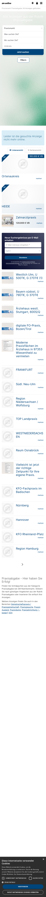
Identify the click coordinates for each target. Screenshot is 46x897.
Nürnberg (22, 504)
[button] (23, 59)
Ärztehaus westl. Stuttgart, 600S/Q (28, 309)
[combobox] (23, 34)
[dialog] (23, 877)
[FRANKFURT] (8, 372)
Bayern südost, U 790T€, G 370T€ (27, 292)
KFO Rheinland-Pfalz (30, 533)
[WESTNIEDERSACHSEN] (8, 436)
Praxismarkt (8, 28)
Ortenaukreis (10, 175)
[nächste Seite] (22, 564)
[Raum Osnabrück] (8, 453)
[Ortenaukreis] (23, 163)
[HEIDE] (23, 193)
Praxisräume (15, 609)
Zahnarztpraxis (26, 216)
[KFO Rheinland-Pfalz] (8, 537)
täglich (8, 250)
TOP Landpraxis (26, 418)
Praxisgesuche (26, 606)
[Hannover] (8, 522)
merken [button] (39, 178)
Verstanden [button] (23, 887)
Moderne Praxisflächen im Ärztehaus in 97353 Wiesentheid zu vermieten (29, 348)
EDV (10, 612)
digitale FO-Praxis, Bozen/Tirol (28, 326)
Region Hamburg (27, 548)
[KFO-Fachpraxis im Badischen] (8, 491)
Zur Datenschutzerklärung (23, 874)
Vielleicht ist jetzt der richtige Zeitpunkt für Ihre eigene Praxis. (27, 469)
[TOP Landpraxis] (8, 421)
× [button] (43, 859)
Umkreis (7, 46)
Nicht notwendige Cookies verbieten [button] (23, 892)
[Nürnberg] (8, 508)
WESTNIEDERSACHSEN (29, 434)
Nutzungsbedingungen (13, 262)
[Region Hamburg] (8, 551)
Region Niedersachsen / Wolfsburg (27, 401)
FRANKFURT (24, 369)
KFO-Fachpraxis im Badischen (29, 489)
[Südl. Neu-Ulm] (8, 387)
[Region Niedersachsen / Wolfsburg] (8, 401)
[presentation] (33, 3)
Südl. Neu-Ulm (26, 383)
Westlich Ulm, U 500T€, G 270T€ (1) (29, 275)
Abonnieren (23, 257)
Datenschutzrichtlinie (28, 261)
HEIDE (6, 205)
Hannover (22, 519)
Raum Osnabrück (27, 449)
